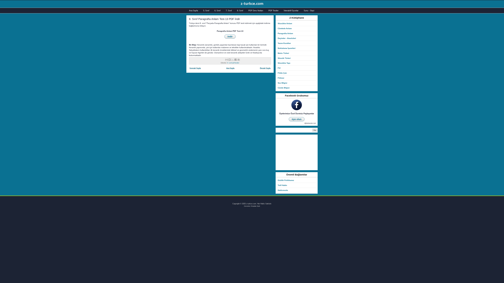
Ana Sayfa (193, 10)
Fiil (279, 68)
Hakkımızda (283, 190)
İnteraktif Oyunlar (291, 10)
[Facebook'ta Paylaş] (235, 59)
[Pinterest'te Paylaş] (238, 59)
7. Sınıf (229, 10)
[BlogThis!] (229, 59)
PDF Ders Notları (255, 10)
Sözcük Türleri (284, 58)
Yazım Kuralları (284, 43)
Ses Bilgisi (282, 83)
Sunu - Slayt (309, 10)
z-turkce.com (252, 4)
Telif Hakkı (282, 185)
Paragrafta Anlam (285, 33)
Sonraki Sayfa (195, 68)
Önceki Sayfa (265, 68)
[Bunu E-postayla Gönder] (226, 59)
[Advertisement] (296, 152)
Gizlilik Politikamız (286, 180)
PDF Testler (273, 10)
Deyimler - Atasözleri (287, 38)
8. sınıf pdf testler (233, 63)
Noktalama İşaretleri (286, 48)
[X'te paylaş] (232, 59)
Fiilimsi (281, 78)
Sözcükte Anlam (285, 23)
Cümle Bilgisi (284, 88)
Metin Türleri (283, 53)
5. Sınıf (206, 10)
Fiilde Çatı (282, 73)
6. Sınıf (217, 10)
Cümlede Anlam (285, 28)
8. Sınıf (240, 10)
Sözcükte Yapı (284, 63)
